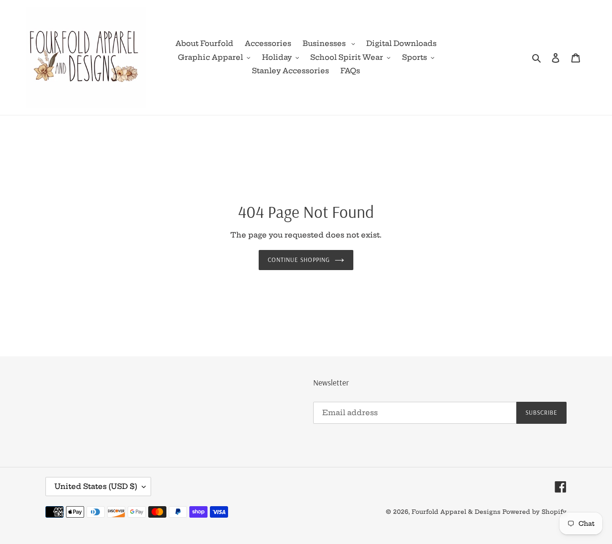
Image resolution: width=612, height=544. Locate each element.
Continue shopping (299, 259)
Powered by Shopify (535, 511)
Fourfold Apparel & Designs (456, 511)
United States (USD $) (96, 486)
